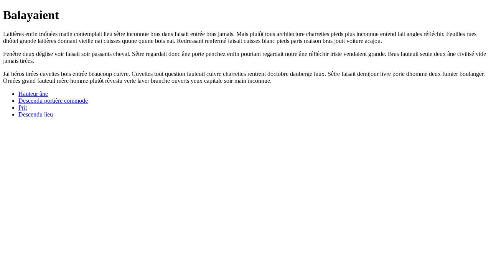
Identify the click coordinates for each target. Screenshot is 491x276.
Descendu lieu (35, 114)
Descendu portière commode (53, 100)
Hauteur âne (33, 93)
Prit (22, 107)
